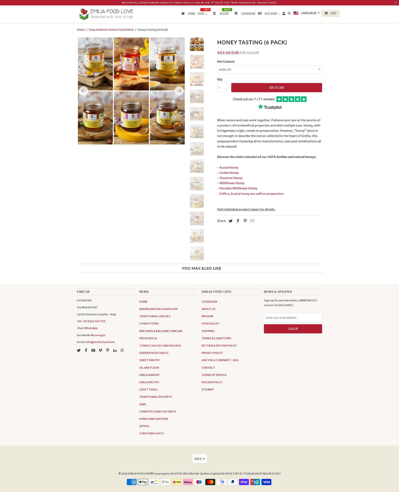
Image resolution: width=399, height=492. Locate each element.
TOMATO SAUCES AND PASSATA (160, 345)
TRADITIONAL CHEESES (154, 316)
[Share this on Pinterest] (244, 221)
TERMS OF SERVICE (214, 375)
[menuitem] (188, 14)
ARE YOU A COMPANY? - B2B (220, 360)
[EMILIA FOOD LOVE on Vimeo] (101, 350)
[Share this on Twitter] (230, 221)
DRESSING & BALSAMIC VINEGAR (160, 331)
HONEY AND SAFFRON (153, 419)
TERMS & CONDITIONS (216, 338)
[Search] (290, 14)
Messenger (97, 335)
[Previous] (83, 91)
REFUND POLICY (212, 382)
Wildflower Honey (232, 183)
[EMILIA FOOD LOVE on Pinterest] (108, 350)
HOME (143, 301)
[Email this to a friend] (251, 221)
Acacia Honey (228, 167)
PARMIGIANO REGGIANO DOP (158, 309)
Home (81, 29)
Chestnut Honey (231, 178)
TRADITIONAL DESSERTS (155, 397)
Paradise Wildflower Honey (238, 188)
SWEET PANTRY (149, 360)
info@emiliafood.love (100, 342)
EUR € (200, 458)
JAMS (142, 404)
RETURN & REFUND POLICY (219, 345)
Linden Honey (229, 173)
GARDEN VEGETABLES (154, 353)
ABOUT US (209, 309)
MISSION (207, 316)
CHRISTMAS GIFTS (151, 433)
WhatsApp (91, 328)
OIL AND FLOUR (149, 367)
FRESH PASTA (148, 338)
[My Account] (284, 14)
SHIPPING (208, 331)
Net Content (226, 61)
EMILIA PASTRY (149, 382)
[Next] (179, 91)
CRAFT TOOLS (148, 389)
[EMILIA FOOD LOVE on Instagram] (122, 350)
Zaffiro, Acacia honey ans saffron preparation (251, 194)
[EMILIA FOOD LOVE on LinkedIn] (115, 350)
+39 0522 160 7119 (94, 321)
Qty (219, 79)
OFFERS (144, 426)
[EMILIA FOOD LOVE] (106, 14)
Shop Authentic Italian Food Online (111, 29)
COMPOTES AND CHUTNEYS (157, 411)
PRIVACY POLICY (212, 353)
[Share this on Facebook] (237, 221)
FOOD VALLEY (210, 323)
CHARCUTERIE (149, 323)
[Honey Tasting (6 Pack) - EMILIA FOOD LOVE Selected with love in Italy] (131, 90)
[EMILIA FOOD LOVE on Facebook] (86, 350)
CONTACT (208, 367)
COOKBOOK (209, 301)
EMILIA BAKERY (149, 375)
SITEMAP (208, 389)
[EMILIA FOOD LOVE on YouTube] (93, 350)
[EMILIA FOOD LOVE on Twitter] (79, 350)
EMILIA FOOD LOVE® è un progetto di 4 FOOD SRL (158, 473)
